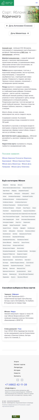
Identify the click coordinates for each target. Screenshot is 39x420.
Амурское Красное (16, 210)
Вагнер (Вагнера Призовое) (26, 274)
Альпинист (6, 210)
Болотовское (29, 262)
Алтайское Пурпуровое (9, 205)
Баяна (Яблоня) (7, 242)
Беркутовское (6, 257)
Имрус (13, 311)
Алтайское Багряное (8, 199)
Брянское (12, 268)
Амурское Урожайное (29, 210)
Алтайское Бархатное (22, 199)
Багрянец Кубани (30, 231)
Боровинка (6, 265)
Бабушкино (12, 231)
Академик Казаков (23, 190)
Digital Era (12, 402)
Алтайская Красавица (14, 196)
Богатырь (5, 262)
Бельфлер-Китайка (22, 251)
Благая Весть (19, 259)
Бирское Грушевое (8, 259)
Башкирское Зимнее (22, 239)
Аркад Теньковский (15, 225)
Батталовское (6, 236)
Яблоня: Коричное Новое (21, 161)
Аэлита (5, 231)
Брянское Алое (21, 268)
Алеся (32, 193)
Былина (5, 274)
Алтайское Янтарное (8, 208)
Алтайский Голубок (28, 196)
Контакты (17, 376)
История (17, 370)
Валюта (13, 277)
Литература (18, 367)
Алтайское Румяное (23, 205)
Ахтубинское (31, 228)
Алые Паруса (26, 208)
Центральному (7, 54)
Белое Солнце (7, 245)
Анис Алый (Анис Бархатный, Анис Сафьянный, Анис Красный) (19, 213)
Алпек (4, 196)
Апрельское (26, 222)
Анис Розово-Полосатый (28, 216)
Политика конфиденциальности (10, 404)
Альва (34, 208)
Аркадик (5, 225)
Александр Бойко (7, 193)
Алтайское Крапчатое (21, 202)
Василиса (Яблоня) (23, 277)
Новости (17, 373)
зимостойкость (22, 136)
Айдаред (14, 190)
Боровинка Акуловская (17, 265)
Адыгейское (6, 190)
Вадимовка (6, 277)
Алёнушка (17, 193)
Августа (20, 185)
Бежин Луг (16, 242)
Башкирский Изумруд (18, 236)
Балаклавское (7, 233)
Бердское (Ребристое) (9, 254)
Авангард (13, 185)
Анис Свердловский (8, 219)
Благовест (28, 259)
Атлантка (15, 228)
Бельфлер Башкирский (9, 251)
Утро (19, 329)
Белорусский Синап (18, 245)
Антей (17, 219)
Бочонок (28, 265)
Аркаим (24, 225)
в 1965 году (24, 52)
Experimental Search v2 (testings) (24, 402)
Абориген (5, 185)
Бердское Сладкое (22, 254)
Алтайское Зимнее (8, 202)
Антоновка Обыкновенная (28, 219)
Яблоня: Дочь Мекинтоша (11, 164)
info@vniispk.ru (10, 388)
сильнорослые (14, 58)
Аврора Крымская (27, 187)
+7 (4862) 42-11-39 (16, 384)
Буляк (29, 271)
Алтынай (18, 208)
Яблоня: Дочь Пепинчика (20, 167)
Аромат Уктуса (7, 228)
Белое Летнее (25, 242)
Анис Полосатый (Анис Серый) (11, 216)
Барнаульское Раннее (25, 233)
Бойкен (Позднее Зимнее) (17, 262)
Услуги (16, 361)
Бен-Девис (33, 251)
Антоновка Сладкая (8, 222)
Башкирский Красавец (9, 239)
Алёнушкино (25, 193)
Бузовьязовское (21, 271)
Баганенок (20, 231)
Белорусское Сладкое (9, 248)
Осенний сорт (7, 48)
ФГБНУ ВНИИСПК (15, 401)
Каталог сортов (19, 364)
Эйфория (15, 294)
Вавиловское (12, 274)
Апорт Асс (18, 222)
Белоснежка (20, 248)
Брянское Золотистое (9, 271)
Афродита (22, 228)
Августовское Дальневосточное (11, 187)
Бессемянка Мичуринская (20, 257)
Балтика (15, 233)
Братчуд (5, 268)
